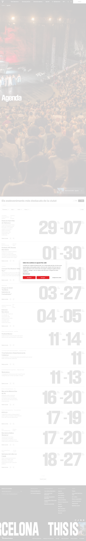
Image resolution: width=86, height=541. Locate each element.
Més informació (26, 273)
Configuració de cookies (56, 277)
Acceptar (29, 277)
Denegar (43, 277)
